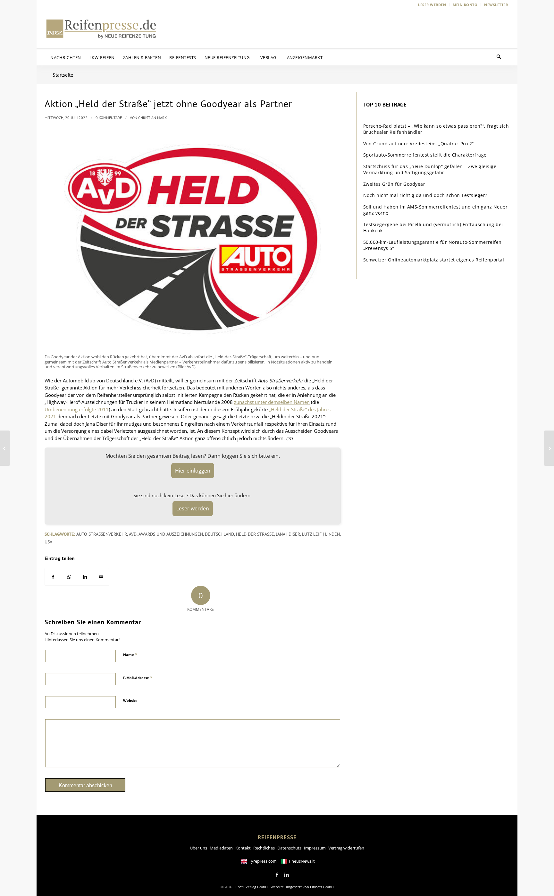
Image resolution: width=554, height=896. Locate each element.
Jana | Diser (288, 534)
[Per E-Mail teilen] (101, 577)
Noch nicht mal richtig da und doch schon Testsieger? (425, 195)
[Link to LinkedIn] (286, 875)
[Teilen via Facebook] (53, 577)
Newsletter (496, 4)
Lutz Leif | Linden (321, 534)
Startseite (63, 75)
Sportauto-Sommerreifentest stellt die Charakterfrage (425, 155)
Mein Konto (465, 4)
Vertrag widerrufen (346, 848)
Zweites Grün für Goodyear (394, 184)
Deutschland (219, 534)
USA (48, 542)
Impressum (315, 848)
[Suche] (502, 57)
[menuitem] (432, 4)
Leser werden (432, 4)
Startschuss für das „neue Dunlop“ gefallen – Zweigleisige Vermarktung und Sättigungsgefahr (430, 169)
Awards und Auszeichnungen (170, 534)
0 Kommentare (109, 117)
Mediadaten (221, 848)
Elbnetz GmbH (322, 886)
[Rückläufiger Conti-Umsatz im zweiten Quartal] (549, 448)
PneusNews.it (302, 861)
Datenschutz (289, 848)
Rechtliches (264, 848)
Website (130, 700)
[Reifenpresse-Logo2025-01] (101, 28)
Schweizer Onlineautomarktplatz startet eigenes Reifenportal (433, 260)
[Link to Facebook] (277, 875)
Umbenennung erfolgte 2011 (77, 409)
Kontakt (243, 848)
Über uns (198, 848)
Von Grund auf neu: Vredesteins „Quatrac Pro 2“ (418, 144)
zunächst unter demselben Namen (272, 402)
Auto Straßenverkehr (101, 534)
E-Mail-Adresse (137, 677)
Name (130, 654)
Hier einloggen (192, 470)
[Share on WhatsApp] (69, 577)
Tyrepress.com (263, 861)
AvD (133, 534)
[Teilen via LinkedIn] (85, 577)
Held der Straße (255, 534)
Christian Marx (152, 117)
